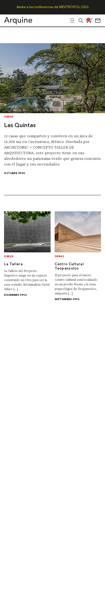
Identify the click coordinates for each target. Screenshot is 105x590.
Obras (9, 117)
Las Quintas (20, 125)
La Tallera (13, 264)
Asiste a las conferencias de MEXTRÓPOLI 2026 (53, 7)
